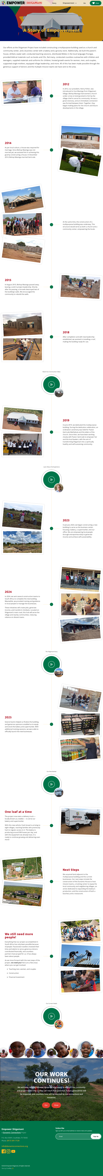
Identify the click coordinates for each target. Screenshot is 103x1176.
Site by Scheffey (7, 1168)
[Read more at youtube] (13, 1151)
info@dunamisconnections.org (15, 1146)
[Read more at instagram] (8, 1151)
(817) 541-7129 (13, 1140)
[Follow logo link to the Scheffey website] (12, 1168)
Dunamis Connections (12, 1132)
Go (46, 1105)
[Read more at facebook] (4, 1151)
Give (56, 1105)
